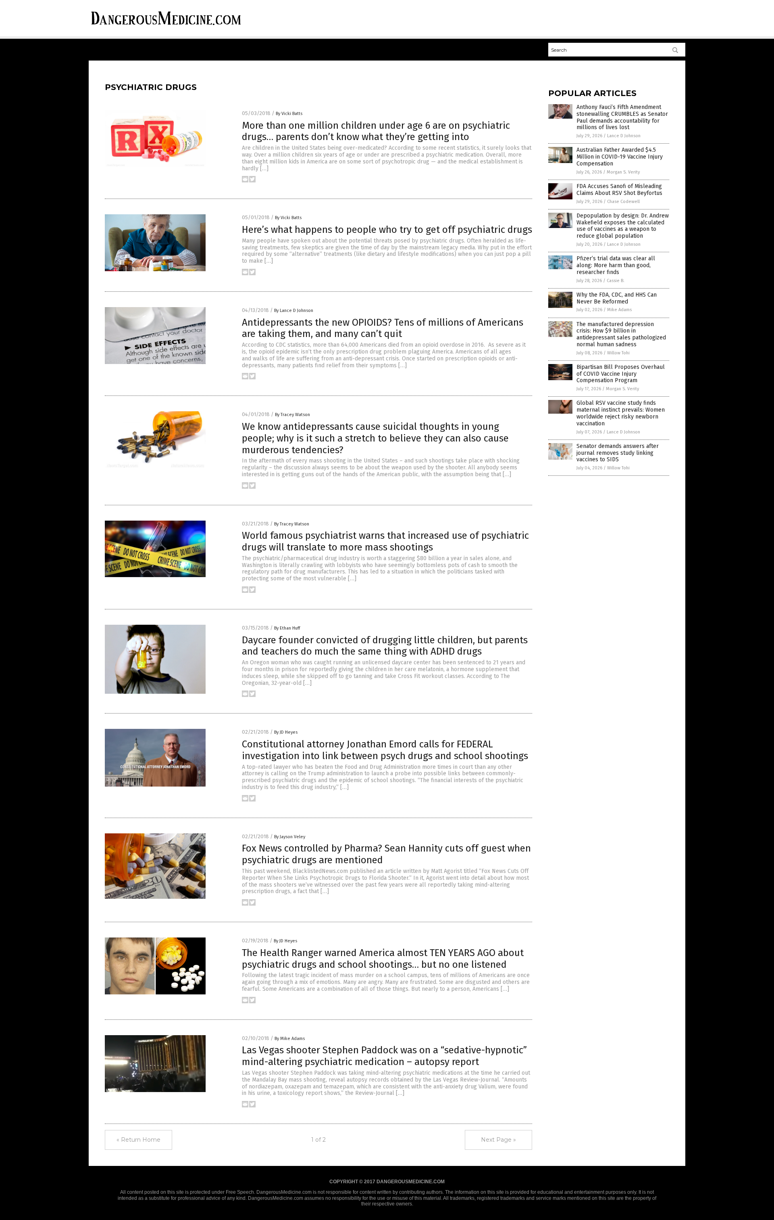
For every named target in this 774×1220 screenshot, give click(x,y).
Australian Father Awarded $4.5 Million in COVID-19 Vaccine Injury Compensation (619, 156)
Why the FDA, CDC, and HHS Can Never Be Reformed (616, 298)
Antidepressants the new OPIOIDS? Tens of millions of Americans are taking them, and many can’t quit (382, 328)
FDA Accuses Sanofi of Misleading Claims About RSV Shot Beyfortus (619, 190)
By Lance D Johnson (293, 310)
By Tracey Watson (292, 414)
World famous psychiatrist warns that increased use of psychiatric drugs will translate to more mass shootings (385, 541)
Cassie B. (615, 280)
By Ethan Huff (287, 628)
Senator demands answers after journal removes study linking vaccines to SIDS (617, 453)
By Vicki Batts (289, 113)
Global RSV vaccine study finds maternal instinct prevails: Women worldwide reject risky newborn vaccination (620, 413)
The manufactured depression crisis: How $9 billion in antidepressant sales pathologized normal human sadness (621, 334)
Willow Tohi (618, 353)
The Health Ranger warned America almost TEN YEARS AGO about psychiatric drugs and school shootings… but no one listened (383, 958)
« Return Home (138, 1139)
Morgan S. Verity (623, 172)
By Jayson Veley (289, 836)
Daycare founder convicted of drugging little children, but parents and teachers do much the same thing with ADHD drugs (385, 645)
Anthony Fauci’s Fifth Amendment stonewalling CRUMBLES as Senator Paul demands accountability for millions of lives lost (622, 117)
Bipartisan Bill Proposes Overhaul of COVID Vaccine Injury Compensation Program (620, 374)
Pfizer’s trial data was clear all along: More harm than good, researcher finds (615, 265)
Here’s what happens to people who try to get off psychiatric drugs (387, 229)
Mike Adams (619, 309)
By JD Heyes (286, 732)
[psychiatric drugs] (166, 26)
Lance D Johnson (624, 135)
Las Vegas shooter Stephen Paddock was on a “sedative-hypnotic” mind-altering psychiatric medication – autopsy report (384, 1055)
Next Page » (498, 1139)
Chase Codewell (623, 201)
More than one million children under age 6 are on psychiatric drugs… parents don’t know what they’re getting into (376, 131)
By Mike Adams (290, 1038)
